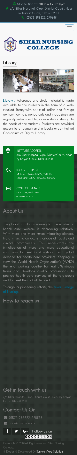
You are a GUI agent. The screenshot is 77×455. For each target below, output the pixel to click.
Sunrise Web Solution (49, 452)
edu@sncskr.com (25, 196)
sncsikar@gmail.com (27, 192)
